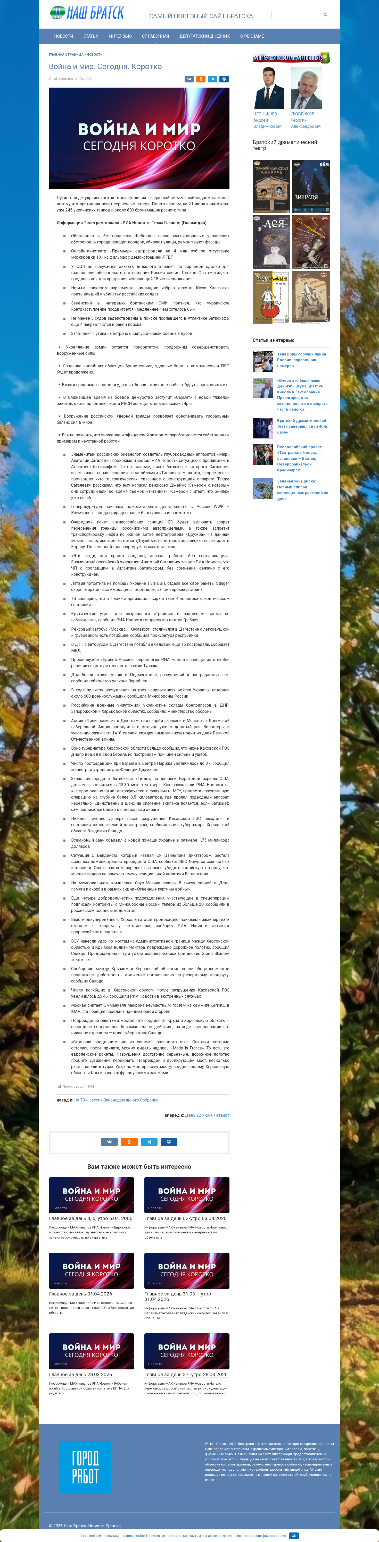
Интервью (120, 36)
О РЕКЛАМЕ (252, 36)
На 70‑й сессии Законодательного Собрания (116, 1100)
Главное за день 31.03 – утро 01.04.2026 (177, 1296)
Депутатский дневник (204, 36)
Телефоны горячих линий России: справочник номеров (301, 360)
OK (294, 1536)
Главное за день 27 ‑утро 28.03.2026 (186, 1374)
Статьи (91, 36)
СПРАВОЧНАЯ (155, 36)
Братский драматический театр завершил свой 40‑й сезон (302, 426)
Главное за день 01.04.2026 (80, 1294)
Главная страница (66, 54)
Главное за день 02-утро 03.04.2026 (185, 1218)
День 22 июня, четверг (207, 1115)
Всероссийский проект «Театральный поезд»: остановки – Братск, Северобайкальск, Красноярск (299, 458)
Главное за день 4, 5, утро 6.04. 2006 (91, 1218)
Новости (63, 36)
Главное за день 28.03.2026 (80, 1374)
